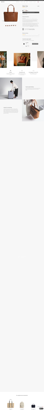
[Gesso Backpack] (22, 403)
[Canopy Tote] (10, 403)
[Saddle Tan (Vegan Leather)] (25, 10)
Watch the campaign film (22, 256)
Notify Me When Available (31, 12)
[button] (24, 7)
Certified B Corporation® (32, 29)
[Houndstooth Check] (27, 10)
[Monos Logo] (2, 2)
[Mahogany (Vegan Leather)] (26, 10)
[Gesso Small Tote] (33, 403)
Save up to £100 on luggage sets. (22, 0)
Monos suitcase (31, 26)
